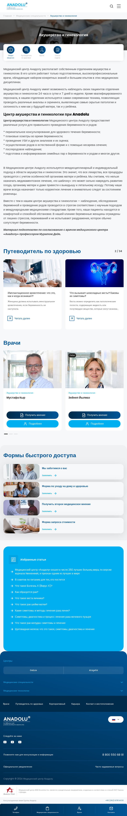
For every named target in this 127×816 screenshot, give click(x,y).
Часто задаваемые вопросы (109, 766)
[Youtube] (5, 742)
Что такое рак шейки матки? (31, 604)
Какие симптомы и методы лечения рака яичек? (42, 610)
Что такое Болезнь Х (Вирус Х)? (33, 586)
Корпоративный (57, 703)
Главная (7, 15)
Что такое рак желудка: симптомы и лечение (40, 623)
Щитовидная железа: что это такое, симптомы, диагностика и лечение (55, 629)
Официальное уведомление (17, 766)
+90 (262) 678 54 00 (114, 800)
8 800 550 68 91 (113, 754)
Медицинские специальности (31, 15)
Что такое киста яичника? (29, 598)
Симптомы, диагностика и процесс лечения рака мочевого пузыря (53, 617)
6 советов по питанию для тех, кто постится (40, 579)
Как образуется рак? (26, 592)
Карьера (75, 703)
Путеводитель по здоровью (29, 703)
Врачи (6, 703)
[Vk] (12, 742)
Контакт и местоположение (100, 703)
